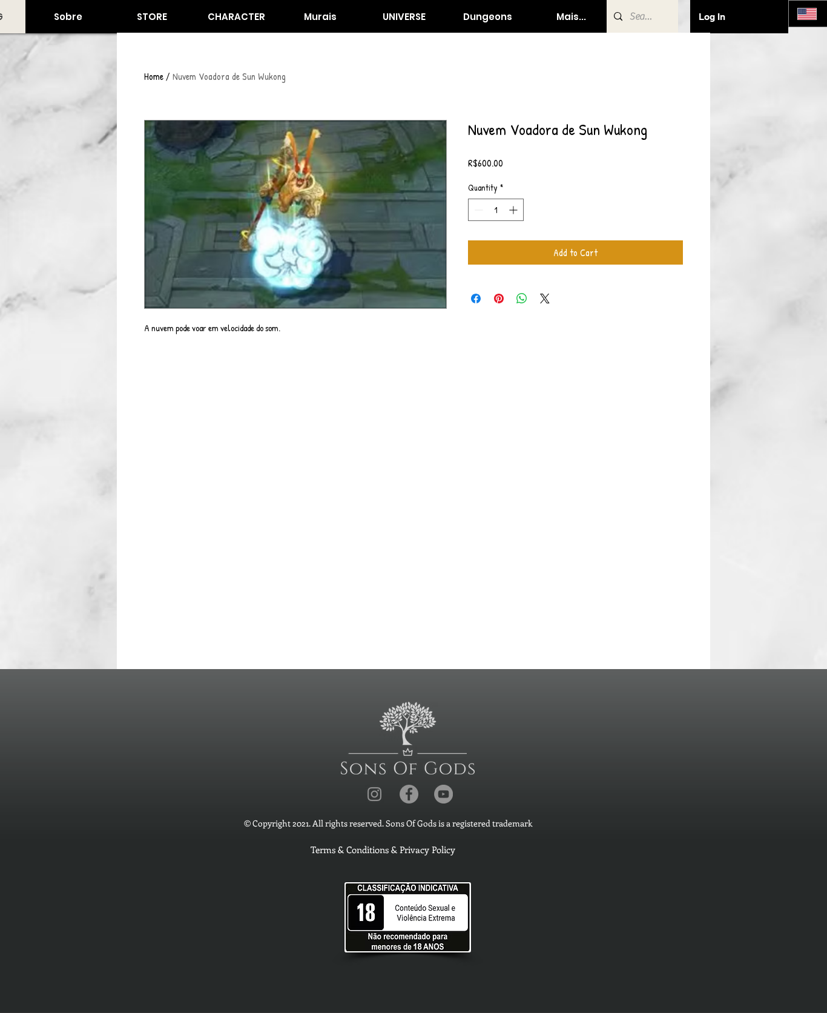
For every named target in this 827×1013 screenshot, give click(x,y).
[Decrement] (477, 209)
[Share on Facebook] (476, 298)
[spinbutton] (496, 209)
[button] (152, 16)
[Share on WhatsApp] (522, 298)
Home (153, 76)
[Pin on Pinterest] (499, 298)
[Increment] (514, 209)
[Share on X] (545, 298)
